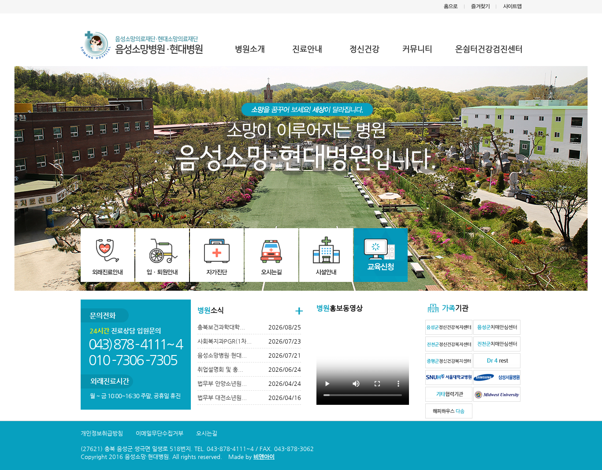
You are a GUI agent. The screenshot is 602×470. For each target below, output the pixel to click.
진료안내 (307, 48)
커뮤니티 (417, 48)
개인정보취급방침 (102, 433)
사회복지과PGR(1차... (224, 341)
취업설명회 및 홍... (220, 369)
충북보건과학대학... (221, 327)
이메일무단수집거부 (159, 433)
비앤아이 (264, 456)
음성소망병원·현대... (222, 355)
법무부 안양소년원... (222, 383)
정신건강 (364, 48)
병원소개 (250, 48)
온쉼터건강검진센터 (489, 48)
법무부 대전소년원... (222, 397)
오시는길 (206, 433)
